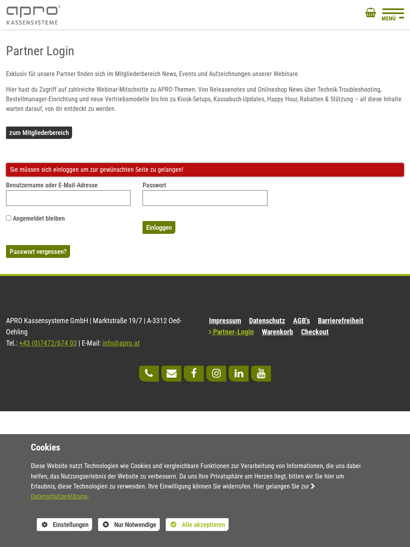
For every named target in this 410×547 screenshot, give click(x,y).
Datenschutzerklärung (59, 496)
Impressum (225, 321)
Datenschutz (267, 321)
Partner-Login (232, 332)
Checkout (315, 332)
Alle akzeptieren (195, 525)
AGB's (301, 321)
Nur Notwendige (127, 526)
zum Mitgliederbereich (39, 133)
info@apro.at (121, 343)
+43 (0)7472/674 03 (48, 343)
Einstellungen (62, 526)
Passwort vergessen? (38, 251)
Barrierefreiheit (341, 321)
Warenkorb (277, 332)
